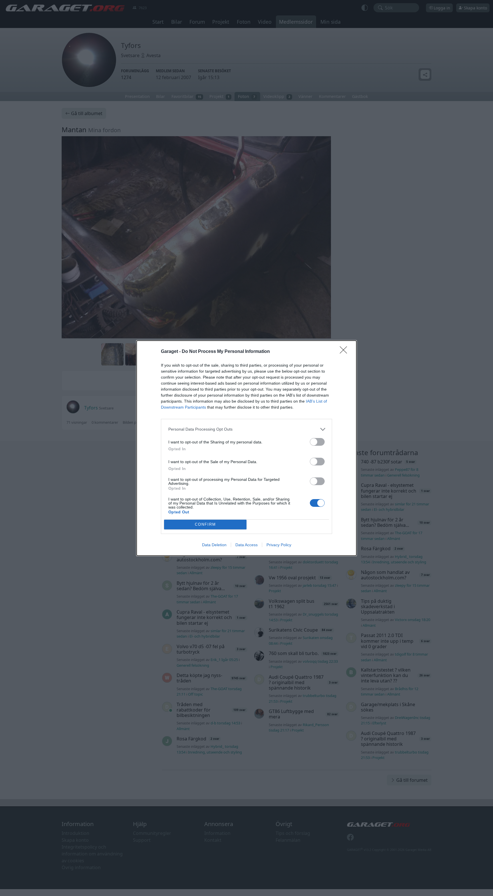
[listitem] (246, 429)
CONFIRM (205, 524)
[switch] (317, 442)
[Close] (345, 351)
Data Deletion (214, 545)
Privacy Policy (278, 545)
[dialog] (246, 448)
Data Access (246, 545)
